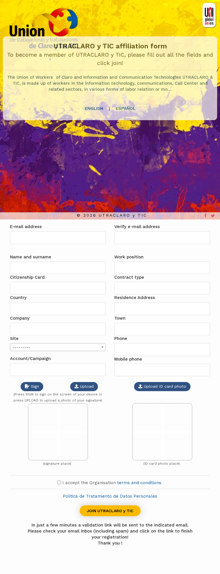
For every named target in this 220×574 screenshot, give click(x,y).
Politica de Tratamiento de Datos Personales (110, 496)
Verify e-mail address (137, 226)
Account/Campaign (30, 358)
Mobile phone (128, 359)
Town (119, 318)
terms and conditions (140, 482)
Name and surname (30, 257)
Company (20, 318)
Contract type (129, 277)
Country (18, 297)
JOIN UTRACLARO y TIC (110, 510)
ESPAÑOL (125, 108)
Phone (120, 338)
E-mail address (26, 226)
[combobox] (58, 347)
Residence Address (134, 297)
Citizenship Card (27, 277)
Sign (34, 386)
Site (14, 338)
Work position (129, 257)
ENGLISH (94, 108)
